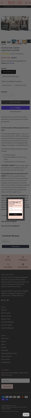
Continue (15, 214)
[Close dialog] (22, 200)
